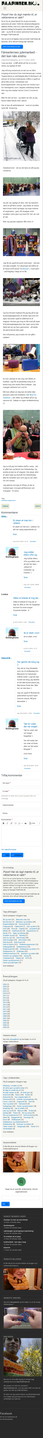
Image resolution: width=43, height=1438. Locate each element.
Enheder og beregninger (25, 1099)
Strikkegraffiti (7, 947)
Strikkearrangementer (8, 500)
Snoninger (27, 1117)
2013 (5, 1005)
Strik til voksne (8, 944)
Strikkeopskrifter (9, 949)
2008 (5, 1016)
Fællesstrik (19, 926)
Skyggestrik (15, 1117)
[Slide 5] (29, 1169)
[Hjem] (20, 3)
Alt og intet (7, 920)
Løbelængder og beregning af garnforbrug (18, 1231)
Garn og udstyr (8, 1104)
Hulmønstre (23, 1104)
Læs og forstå (8, 1111)
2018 (5, 993)
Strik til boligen (8, 940)
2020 (5, 989)
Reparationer (31, 931)
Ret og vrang (26, 1113)
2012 (5, 1007)
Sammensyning (29, 1115)
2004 (5, 1025)
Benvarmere (7, 922)
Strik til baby (20, 938)
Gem (7, 855)
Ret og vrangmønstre (10, 1115)
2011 (5, 1009)
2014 (5, 1002)
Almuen (26, 269)
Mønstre (21, 1111)
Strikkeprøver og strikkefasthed (14, 1122)
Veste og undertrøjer (10, 963)
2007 (5, 1018)
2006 (5, 1021)
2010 (5, 1011)
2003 (5, 1027)
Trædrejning (7, 958)
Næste (38, 506)
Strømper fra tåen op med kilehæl (16, 1220)
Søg (6, 1204)
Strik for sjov (7, 938)
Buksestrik (7, 1097)
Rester (5, 933)
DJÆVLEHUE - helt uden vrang (15, 1242)
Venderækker (8, 1129)
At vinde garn (25, 1093)
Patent (15, 1113)
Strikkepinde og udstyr (28, 949)
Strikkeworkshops (9, 954)
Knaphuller (7, 1108)
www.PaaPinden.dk (23, 1381)
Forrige (5, 506)
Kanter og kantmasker (25, 1106)
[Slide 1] (15, 1062)
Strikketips (20, 951)
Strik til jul (6, 942)
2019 (5, 991)
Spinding (22, 935)
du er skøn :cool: (31, 633)
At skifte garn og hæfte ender (14, 1088)
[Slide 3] (23, 1062)
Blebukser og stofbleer (24, 922)
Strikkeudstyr (7, 1124)
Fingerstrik (7, 926)
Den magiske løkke (21, 1097)
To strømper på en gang (12, 1236)
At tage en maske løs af (11, 1090)
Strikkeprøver (8, 951)
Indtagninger (7, 1106)
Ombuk (31, 1111)
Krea (13, 929)
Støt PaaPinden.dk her (11, 47)
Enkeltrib (7, 1247)
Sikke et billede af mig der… (26, 598)
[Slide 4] (27, 1062)
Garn (30, 1102)
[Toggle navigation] (5, 8)
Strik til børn (23, 940)
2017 (5, 996)
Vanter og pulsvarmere (11, 960)
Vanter (33, 1126)
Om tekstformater (8, 849)
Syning (26, 956)
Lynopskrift (33, 929)
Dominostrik (23, 924)
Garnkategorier (9, 1225)
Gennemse (18, 855)
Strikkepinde (16, 1120)
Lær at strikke (20, 1108)
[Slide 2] (19, 1062)
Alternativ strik (21, 920)
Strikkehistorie (22, 947)
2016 (5, 998)
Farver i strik (7, 1102)
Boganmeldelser (9, 924)
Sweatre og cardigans (11, 956)
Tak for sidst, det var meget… (31, 725)
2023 (5, 984)
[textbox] (21, 835)
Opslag (5, 1113)
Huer (4, 929)
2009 (5, 1014)
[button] (5, 1054)
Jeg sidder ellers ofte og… (31, 553)
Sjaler (5, 1117)
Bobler (27, 1095)
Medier (5, 931)
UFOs (27, 958)
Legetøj (21, 929)
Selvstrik (5, 658)
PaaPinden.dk (17, 931)
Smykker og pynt (9, 935)
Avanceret (6, 1095)
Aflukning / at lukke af (11, 1086)
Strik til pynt (18, 942)
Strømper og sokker (28, 954)
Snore (5, 1120)
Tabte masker (8, 1126)
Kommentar (6, 819)
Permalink (33, 541)
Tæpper (18, 958)
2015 (5, 1000)
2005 (5, 1023)
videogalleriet (14, 1039)
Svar (15, 534)
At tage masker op (9, 1093)
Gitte (3, 516)
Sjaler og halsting (19, 933)
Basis (17, 1095)
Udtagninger (21, 1126)
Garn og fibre (31, 926)
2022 (5, 987)
